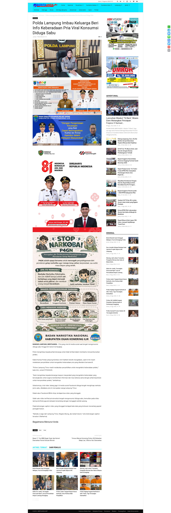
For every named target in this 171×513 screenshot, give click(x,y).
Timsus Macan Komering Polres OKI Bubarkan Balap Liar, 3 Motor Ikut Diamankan (87, 439)
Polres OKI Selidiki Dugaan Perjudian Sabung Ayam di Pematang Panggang (114, 302)
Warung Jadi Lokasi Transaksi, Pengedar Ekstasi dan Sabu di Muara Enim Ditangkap (91, 470)
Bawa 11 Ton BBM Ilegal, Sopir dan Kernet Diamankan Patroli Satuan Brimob (46, 439)
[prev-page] (34, 499)
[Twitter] (130, 1)
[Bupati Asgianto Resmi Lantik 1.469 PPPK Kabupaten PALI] (111, 193)
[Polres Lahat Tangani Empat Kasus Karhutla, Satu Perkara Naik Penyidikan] (67, 482)
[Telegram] (169, 30)
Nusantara (79, 5)
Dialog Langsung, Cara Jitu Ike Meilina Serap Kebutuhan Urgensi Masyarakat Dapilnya (127, 141)
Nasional (70, 5)
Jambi (126, 5)
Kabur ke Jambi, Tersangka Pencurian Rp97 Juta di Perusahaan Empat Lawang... (114, 270)
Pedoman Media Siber (85, 511)
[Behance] (120, 1)
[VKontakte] (136, 1)
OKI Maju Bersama (61, 10)
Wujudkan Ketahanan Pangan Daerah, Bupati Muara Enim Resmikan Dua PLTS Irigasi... (127, 183)
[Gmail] (169, 47)
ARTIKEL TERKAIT (40, 447)
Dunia (51, 10)
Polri (40, 430)
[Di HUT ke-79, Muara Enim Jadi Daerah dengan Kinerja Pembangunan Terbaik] (111, 151)
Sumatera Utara (105, 5)
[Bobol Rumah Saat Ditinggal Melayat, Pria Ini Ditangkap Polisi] (43, 459)
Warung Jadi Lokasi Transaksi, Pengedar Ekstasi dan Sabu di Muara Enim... (115, 260)
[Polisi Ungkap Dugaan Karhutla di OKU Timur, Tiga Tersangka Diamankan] (91, 482)
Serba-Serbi (82, 10)
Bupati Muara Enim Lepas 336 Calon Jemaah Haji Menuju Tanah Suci (127, 222)
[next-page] (37, 499)
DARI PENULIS (55, 447)
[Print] (169, 50)
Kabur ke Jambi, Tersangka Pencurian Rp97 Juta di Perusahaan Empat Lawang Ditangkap (43, 493)
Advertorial (73, 10)
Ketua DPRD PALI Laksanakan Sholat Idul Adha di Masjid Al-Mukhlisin (127, 212)
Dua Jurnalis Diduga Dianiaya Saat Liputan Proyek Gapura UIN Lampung (66, 470)
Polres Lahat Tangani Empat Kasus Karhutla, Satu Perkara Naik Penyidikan (66, 493)
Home (63, 5)
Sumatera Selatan (91, 5)
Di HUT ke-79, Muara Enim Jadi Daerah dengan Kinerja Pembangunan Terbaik (127, 151)
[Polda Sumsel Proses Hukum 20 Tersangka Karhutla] (133, 313)
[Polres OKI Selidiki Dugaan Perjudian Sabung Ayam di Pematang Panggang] (133, 302)
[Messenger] (169, 33)
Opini (90, 10)
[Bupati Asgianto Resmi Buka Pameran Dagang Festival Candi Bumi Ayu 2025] (111, 161)
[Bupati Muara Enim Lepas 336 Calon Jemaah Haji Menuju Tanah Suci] (111, 222)
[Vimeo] (133, 1)
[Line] (169, 37)
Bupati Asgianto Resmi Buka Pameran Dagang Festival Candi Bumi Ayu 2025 (128, 161)
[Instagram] (127, 1)
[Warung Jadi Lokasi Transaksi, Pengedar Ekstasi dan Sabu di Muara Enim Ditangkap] (91, 459)
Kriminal (36, 10)
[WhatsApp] (169, 26)
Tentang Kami (122, 511)
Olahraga (44, 10)
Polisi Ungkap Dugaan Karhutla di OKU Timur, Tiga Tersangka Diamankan (89, 493)
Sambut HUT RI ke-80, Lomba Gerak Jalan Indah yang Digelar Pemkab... (128, 202)
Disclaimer (107, 511)
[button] (117, 1)
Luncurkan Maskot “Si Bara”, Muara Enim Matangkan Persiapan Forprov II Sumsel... (122, 120)
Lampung (118, 5)
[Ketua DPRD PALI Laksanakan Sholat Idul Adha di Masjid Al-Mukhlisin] (111, 212)
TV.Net (96, 10)
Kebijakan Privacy (97, 511)
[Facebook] (123, 1)
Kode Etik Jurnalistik (133, 511)
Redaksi (114, 511)
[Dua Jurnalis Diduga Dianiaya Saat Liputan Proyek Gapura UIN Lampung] (67, 459)
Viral (45, 430)
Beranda (35, 15)
